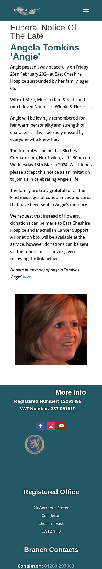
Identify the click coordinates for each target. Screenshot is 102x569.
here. (27, 277)
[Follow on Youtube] (61, 426)
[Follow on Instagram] (51, 426)
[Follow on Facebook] (40, 426)
